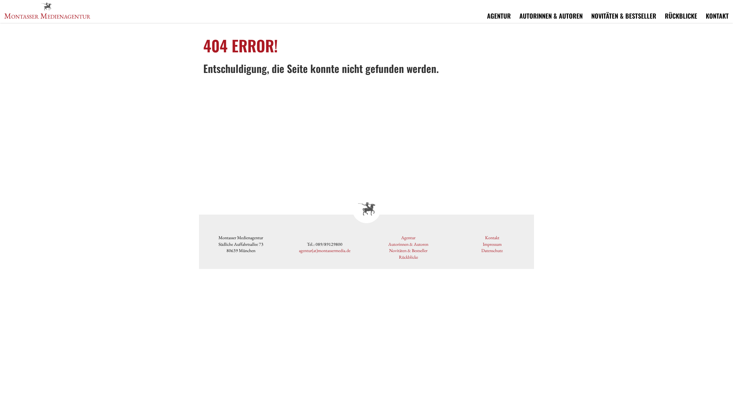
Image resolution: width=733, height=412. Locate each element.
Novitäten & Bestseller (623, 15)
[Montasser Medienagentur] (47, 10)
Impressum (492, 244)
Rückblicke (681, 15)
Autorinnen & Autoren (551, 15)
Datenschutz (492, 250)
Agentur (499, 15)
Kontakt (717, 15)
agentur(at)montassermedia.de (324, 250)
